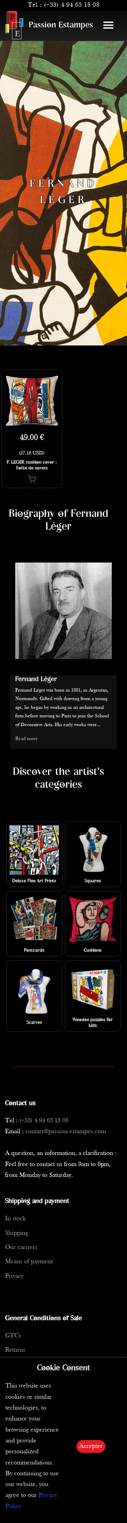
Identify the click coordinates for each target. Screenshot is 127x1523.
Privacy (14, 1276)
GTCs (13, 1336)
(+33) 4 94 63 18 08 (72, 5)
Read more (26, 738)
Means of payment (29, 1261)
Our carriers (21, 1247)
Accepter (91, 1446)
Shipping (16, 1233)
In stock (15, 1218)
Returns (15, 1350)
